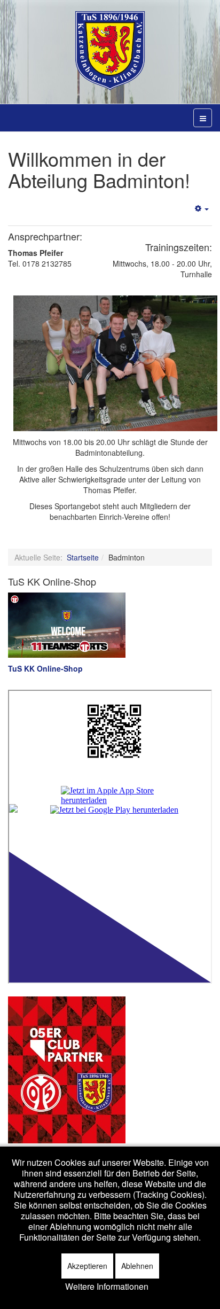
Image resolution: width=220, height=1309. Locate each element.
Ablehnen (137, 1265)
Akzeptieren (87, 1265)
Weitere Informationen (106, 1286)
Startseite (83, 557)
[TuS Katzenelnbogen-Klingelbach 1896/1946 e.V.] (110, 51)
